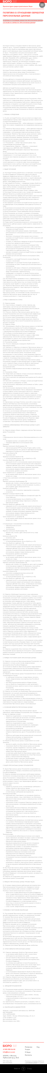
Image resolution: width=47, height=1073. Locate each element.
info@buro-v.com (9, 1052)
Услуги (27, 1049)
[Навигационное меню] (42, 5)
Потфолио (28, 1047)
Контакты (28, 1055)
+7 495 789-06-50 (9, 1049)
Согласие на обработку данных (35, 1062)
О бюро (27, 1052)
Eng (38, 1047)
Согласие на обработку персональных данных (19, 22)
